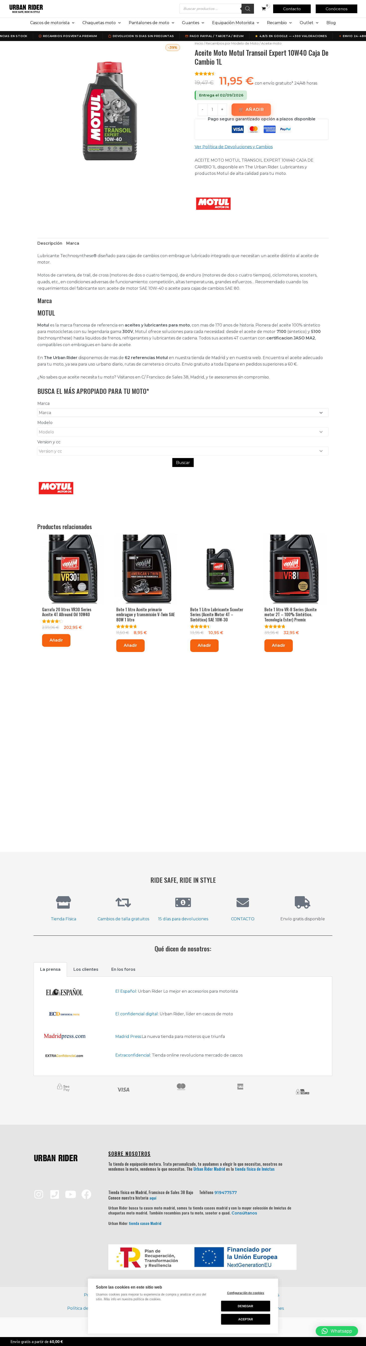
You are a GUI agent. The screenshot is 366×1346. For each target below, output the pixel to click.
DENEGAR (245, 1306)
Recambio (277, 22)
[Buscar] (248, 9)
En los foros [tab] (123, 969)
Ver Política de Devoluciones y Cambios (234, 146)
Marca (43, 403)
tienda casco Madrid (145, 1223)
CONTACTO (242, 919)
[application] (71, 23)
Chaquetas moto (99, 22)
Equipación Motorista (233, 22)
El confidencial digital (136, 1014)
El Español (125, 991)
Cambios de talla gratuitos (123, 919)
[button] (292, 8)
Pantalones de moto (149, 22)
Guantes (190, 22)
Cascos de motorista (49, 22)
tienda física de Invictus (255, 1169)
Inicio (199, 43)
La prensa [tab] (50, 969)
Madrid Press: (128, 1036)
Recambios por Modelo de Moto (232, 43)
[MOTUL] (213, 203)
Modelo (45, 422)
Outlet (306, 22)
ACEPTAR (245, 1319)
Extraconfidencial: (133, 1055)
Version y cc (49, 442)
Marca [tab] (72, 243)
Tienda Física (63, 919)
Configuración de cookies (245, 1293)
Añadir (255, 109)
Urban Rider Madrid (209, 1169)
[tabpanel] (183, 1026)
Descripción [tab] (49, 243)
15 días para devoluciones (183, 919)
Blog (331, 22)
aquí (152, 1198)
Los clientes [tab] (85, 969)
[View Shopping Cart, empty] (263, 9)
